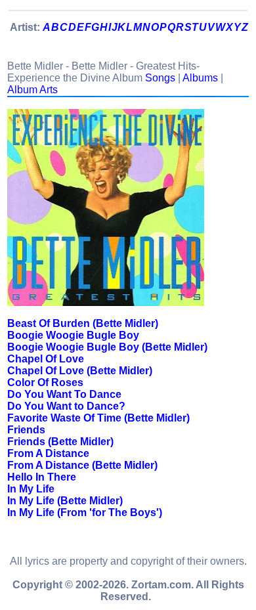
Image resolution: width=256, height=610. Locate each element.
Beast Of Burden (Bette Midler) (82, 323)
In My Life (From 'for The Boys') (84, 512)
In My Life (30, 488)
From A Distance (48, 453)
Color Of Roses (45, 382)
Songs (160, 77)
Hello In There (41, 477)
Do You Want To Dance (64, 394)
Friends (26, 429)
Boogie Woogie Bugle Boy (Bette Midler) (107, 347)
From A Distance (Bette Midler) (82, 465)
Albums (200, 77)
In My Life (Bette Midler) (65, 500)
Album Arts (32, 89)
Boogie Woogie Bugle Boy (73, 335)
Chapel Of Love (45, 358)
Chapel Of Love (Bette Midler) (79, 370)
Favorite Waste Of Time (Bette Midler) (98, 418)
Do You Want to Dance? (66, 406)
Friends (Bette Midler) (60, 441)
